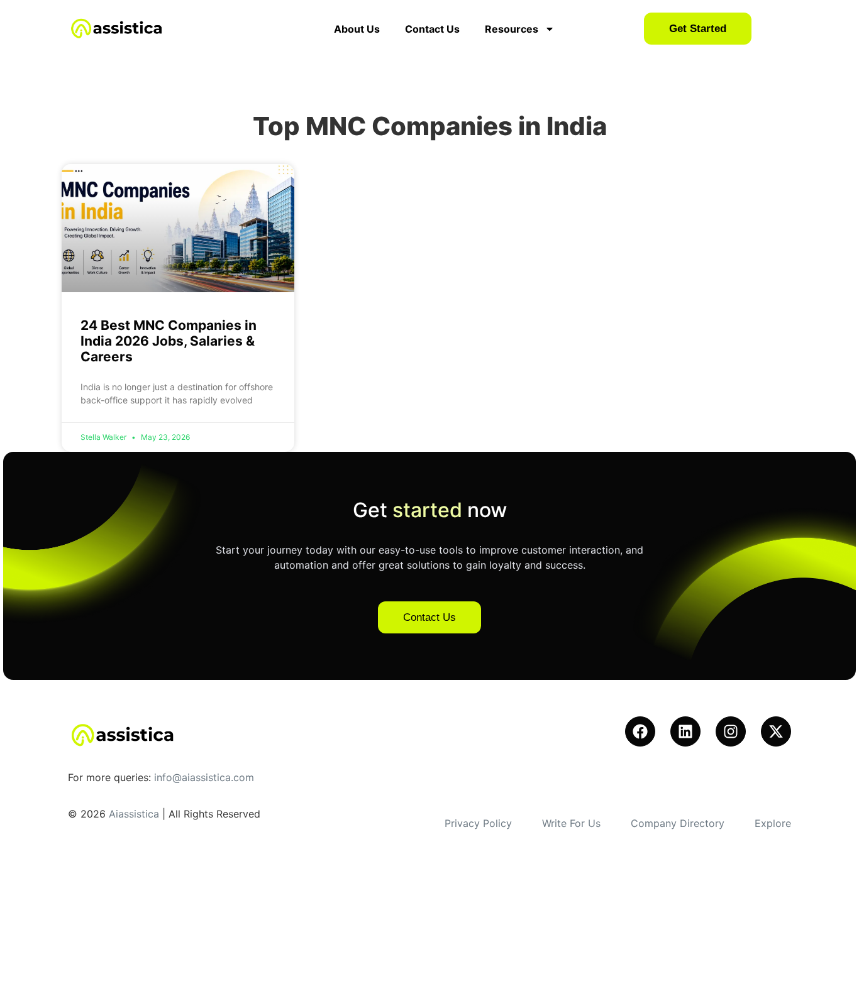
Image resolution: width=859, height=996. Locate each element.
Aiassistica (134, 813)
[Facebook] (640, 731)
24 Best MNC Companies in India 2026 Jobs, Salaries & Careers (168, 340)
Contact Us (432, 29)
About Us (357, 29)
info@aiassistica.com (204, 777)
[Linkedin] (685, 731)
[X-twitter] (776, 731)
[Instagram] (731, 731)
